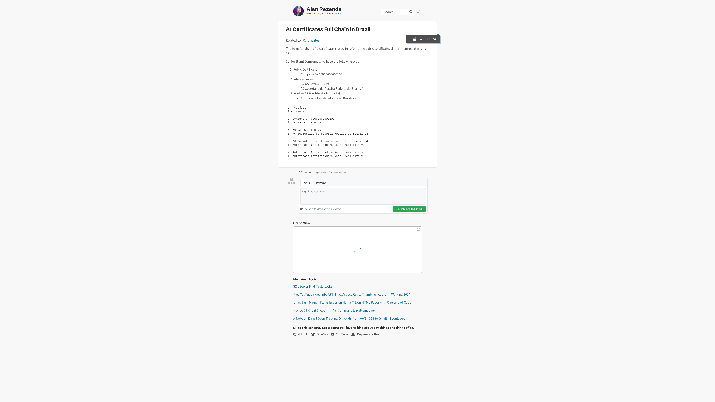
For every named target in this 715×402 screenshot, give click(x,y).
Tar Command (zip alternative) (353, 310)
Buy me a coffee (368, 334)
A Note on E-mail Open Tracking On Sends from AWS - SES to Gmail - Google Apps (350, 318)
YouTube (342, 334)
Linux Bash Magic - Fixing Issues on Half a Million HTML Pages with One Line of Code (352, 302)
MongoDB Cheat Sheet (309, 310)
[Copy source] (433, 108)
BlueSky (322, 334)
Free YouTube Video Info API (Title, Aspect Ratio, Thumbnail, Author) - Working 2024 (351, 294)
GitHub (303, 334)
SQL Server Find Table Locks (312, 286)
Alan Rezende (324, 10)
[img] (411, 12)
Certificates (311, 40)
